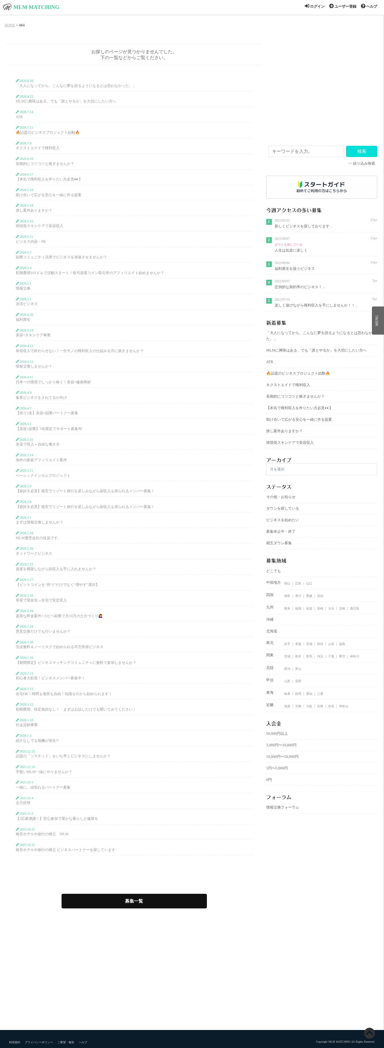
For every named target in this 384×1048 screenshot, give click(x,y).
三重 (320, 693)
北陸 (270, 668)
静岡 (298, 693)
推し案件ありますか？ (34, 210)
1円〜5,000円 (277, 768)
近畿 (270, 705)
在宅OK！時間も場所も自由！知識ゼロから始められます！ (64, 694)
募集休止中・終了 (280, 532)
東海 (270, 693)
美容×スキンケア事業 (33, 335)
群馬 (309, 656)
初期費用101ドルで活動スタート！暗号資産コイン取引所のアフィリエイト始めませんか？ (90, 273)
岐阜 (287, 693)
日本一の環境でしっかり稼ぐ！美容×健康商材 (53, 382)
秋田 (320, 643)
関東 (270, 655)
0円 (269, 780)
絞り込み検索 (364, 163)
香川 (298, 595)
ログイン (317, 6)
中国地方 (273, 583)
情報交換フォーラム (282, 807)
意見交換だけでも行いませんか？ (43, 631)
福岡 (298, 608)
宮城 (309, 643)
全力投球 (23, 803)
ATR (19, 117)
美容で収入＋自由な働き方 (38, 444)
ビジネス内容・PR (31, 242)
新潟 (287, 668)
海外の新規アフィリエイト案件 (41, 460)
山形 (331, 643)
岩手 (287, 643)
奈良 (331, 705)
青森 (298, 643)
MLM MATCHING (36, 7)
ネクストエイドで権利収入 (38, 148)
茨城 (287, 656)
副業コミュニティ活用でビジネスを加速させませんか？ (61, 257)
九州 (270, 607)
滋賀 (287, 705)
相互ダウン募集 (279, 543)
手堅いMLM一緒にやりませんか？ (44, 772)
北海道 (271, 631)
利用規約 (14, 1042)
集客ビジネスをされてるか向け (41, 398)
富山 (298, 668)
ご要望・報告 (65, 1042)
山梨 (287, 681)
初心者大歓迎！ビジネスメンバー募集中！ (50, 678)
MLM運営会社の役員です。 (38, 538)
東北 (270, 643)
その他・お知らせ (280, 497)
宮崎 (342, 608)
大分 (331, 608)
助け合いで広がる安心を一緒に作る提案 (49, 195)
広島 (298, 583)
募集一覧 (134, 901)
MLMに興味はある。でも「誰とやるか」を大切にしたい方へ (66, 101)
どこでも (273, 571)
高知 (320, 595)
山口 (309, 583)
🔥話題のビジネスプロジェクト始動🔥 (48, 133)
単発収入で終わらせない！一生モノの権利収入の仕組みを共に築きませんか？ (80, 351)
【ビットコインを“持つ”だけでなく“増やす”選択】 (57, 585)
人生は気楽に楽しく (291, 250)
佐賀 (309, 608)
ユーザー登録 (345, 6)
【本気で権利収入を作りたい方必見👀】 (49, 179)
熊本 (287, 608)
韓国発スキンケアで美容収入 (39, 226)
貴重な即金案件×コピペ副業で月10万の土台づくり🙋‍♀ (59, 616)
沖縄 (270, 620)
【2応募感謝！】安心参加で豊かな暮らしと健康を (57, 819)
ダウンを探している (288, 244)
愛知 (309, 693)
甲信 (270, 680)
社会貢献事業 (27, 725)
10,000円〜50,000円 (282, 757)
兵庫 (320, 705)
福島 (342, 643)
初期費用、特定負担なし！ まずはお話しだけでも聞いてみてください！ (76, 709)
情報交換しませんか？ (34, 366)
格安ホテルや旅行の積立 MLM (42, 834)
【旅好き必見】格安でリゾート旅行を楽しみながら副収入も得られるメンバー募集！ (85, 491)
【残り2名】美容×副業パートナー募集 (47, 413)
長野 (298, 681)
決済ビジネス (27, 304)
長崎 (320, 608)
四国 (270, 595)
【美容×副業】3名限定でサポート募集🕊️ (49, 429)
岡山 (287, 583)
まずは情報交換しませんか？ (39, 522)
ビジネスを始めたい (282, 520)
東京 (342, 656)
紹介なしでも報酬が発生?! (37, 741)
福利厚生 (23, 320)
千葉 (331, 656)
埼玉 (320, 656)
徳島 (287, 595)
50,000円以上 (277, 734)
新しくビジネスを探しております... (303, 226)
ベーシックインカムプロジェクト (43, 476)
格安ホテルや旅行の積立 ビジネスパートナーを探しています (65, 850)
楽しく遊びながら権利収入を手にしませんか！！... (316, 305)
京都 (298, 705)
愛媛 (309, 595)
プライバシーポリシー (39, 1042)
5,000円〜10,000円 (281, 745)
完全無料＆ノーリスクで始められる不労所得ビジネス (59, 647)
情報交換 (23, 288)
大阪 (309, 705)
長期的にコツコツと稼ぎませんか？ (45, 164)
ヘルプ (371, 6)
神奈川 (354, 656)
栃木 (298, 656)
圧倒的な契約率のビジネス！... (300, 287)
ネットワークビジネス (34, 554)
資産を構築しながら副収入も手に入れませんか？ (56, 569)
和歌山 (343, 705)
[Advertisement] (321, 97)
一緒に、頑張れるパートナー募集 (43, 787)
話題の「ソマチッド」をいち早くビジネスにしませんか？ (63, 756)
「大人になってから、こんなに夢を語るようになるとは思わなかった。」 (76, 86)
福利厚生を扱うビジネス (295, 269)
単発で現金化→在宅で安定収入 (41, 600)
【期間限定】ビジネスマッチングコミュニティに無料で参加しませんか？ (76, 663)
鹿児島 (354, 608)
